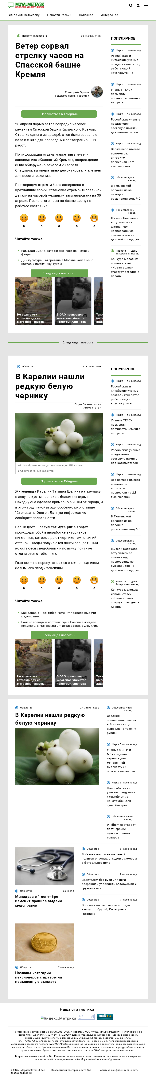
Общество (122, 177)
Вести (50, 518)
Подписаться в (59, 114)
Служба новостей (88, 404)
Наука (119, 50)
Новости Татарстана (34, 35)
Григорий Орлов (77, 92)
